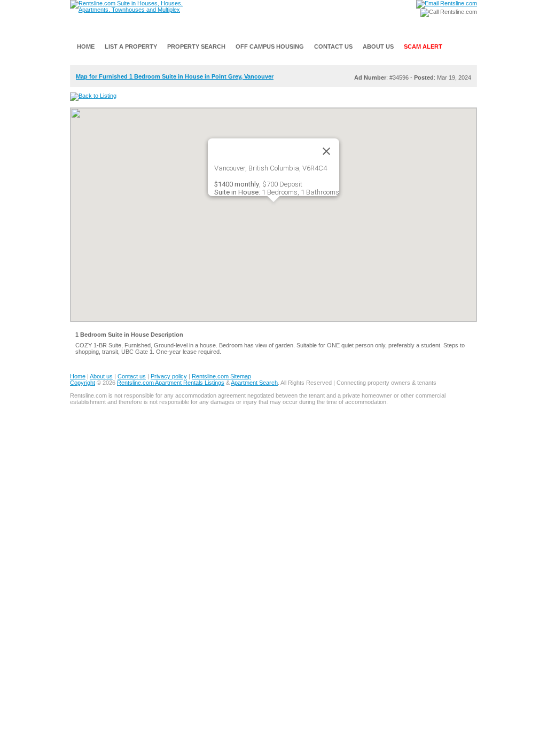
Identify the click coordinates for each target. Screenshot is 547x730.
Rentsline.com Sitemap (221, 376)
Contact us (132, 376)
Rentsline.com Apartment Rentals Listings (170, 382)
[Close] (326, 151)
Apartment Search (254, 382)
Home (77, 376)
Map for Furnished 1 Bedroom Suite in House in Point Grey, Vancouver (175, 76)
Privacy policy (169, 376)
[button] (273, 208)
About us (101, 376)
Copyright (82, 382)
